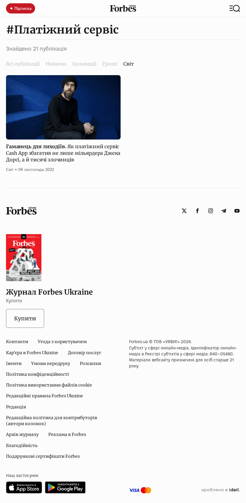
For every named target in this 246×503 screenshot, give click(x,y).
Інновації (84, 64)
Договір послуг (84, 352)
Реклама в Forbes (67, 434)
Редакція (16, 407)
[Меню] (235, 8)
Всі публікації (23, 64)
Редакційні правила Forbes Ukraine (44, 396)
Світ (10, 169)
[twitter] (184, 210)
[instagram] (210, 210)
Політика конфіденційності (37, 374)
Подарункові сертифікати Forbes (43, 456)
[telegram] (223, 210)
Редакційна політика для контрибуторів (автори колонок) (51, 420)
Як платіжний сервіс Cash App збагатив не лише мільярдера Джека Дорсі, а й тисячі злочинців (63, 153)
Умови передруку (50, 363)
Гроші (109, 64)
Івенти (14, 363)
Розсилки (90, 363)
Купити (25, 318)
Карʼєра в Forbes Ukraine (32, 352)
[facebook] (197, 210)
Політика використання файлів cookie (49, 385)
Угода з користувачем (62, 341)
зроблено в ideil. (220, 490)
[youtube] (237, 210)
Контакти (17, 341)
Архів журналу (22, 434)
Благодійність (22, 445)
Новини (56, 64)
